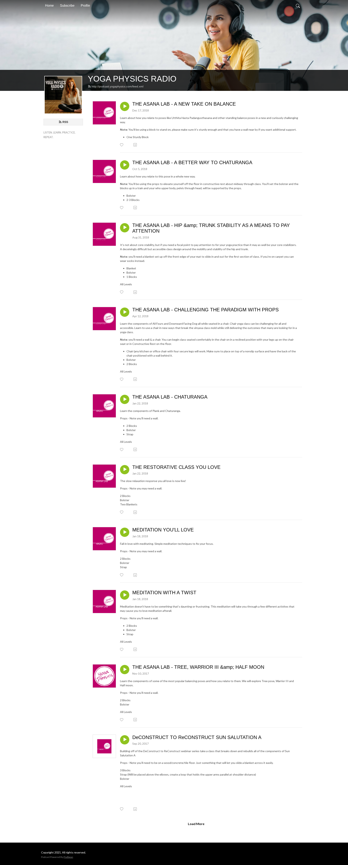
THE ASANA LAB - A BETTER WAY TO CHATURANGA (192, 162)
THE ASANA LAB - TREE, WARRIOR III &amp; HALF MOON (198, 667)
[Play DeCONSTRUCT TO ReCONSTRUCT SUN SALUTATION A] (124, 739)
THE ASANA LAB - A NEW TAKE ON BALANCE (184, 104)
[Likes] (122, 145)
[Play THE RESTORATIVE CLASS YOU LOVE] (124, 469)
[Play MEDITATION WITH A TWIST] (124, 595)
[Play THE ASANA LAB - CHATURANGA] (124, 399)
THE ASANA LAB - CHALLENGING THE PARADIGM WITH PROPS (205, 309)
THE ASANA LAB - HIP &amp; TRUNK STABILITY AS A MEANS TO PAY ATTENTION (211, 228)
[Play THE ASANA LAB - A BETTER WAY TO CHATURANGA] (124, 165)
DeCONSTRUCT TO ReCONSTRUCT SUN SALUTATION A (196, 737)
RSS (65, 122)
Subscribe (67, 5)
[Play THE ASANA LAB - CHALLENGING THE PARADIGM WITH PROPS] (124, 312)
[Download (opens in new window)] (135, 145)
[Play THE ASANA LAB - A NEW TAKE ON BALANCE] (124, 106)
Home (49, 5)
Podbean (68, 857)
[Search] (297, 6)
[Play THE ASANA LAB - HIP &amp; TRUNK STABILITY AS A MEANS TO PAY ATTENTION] (124, 227)
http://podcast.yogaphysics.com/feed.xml (117, 86)
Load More (196, 824)
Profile (85, 5)
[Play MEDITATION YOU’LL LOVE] (124, 532)
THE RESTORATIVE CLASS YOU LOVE (176, 467)
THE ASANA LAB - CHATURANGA (169, 397)
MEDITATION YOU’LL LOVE (163, 529)
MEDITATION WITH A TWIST (164, 592)
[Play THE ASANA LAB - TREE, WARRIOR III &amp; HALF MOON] (124, 669)
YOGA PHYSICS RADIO (132, 78)
